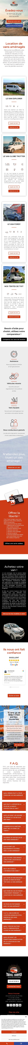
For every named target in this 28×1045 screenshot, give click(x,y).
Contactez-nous (14, 986)
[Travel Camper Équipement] (21, 1043)
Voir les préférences (14, 1039)
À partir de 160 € (14, 123)
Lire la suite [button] (6, 682)
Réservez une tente (14, 316)
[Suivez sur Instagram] (11, 1005)
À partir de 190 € (14, 253)
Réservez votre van (14, 21)
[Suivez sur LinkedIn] (14, 1005)
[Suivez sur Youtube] (20, 1005)
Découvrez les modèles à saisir (14, 614)
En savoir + (19, 745)
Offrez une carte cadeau (14, 543)
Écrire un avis (14, 695)
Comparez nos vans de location (14, 339)
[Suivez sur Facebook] (8, 1005)
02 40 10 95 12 (14, 981)
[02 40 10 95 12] (7, 1043)
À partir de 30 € (14, 312)
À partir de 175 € (14, 187)
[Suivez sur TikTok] (17, 1005)
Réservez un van (14, 127)
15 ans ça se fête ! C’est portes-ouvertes (14, 716)
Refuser (14, 1035)
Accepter (14, 1032)
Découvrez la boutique (14, 25)
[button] (26, 1016)
